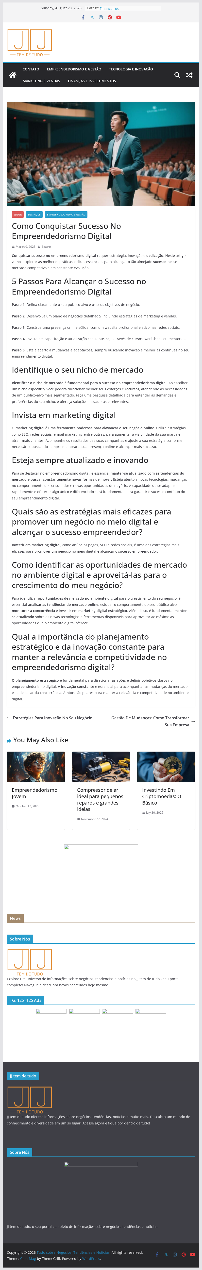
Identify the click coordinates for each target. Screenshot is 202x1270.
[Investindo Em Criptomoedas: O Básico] (166, 755)
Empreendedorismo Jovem (34, 793)
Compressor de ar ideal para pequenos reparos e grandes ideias (100, 799)
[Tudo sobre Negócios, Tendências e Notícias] (13, 75)
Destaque (34, 214)
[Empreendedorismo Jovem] (36, 755)
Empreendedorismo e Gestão (74, 69)
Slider (18, 214)
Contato (31, 69)
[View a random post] (189, 75)
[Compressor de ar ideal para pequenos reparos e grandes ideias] (101, 755)
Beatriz (46, 247)
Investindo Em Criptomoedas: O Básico (161, 796)
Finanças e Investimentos (92, 81)
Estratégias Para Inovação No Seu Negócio (52, 718)
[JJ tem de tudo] (29, 950)
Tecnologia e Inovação (131, 69)
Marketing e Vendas (41, 81)
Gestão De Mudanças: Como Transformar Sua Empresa (150, 721)
